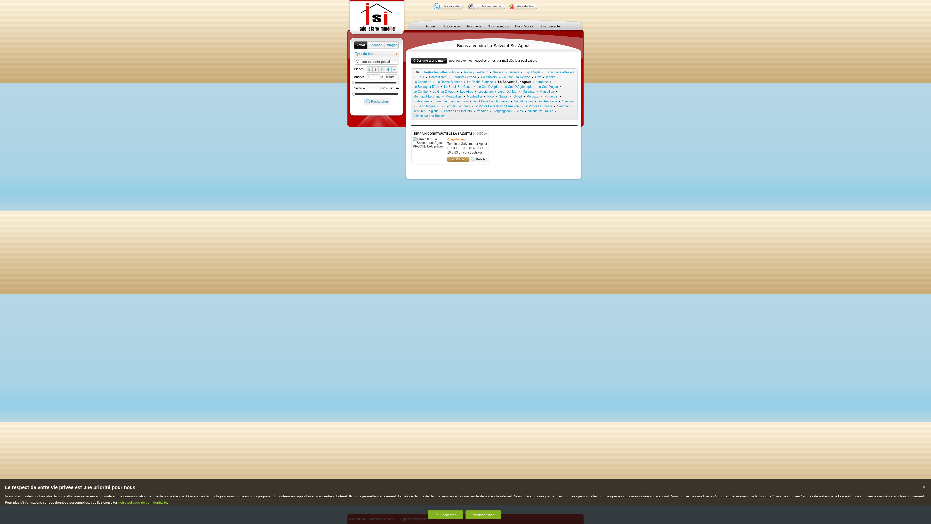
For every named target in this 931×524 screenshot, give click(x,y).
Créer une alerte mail (429, 60)
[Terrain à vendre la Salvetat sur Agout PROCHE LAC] (429, 146)
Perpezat (533, 96)
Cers (420, 77)
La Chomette (422, 82)
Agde (455, 72)
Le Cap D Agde (487, 87)
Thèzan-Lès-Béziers (458, 111)
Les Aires (466, 91)
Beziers (498, 72)
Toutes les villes (435, 72)
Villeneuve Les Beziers (429, 116)
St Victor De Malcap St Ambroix (497, 106)
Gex (538, 77)
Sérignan (563, 106)
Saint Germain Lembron (451, 101)
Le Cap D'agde (548, 87)
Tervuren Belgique (426, 111)
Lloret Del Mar (507, 91)
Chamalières (438, 77)
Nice (490, 96)
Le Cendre (420, 91)
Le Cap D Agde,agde (518, 87)
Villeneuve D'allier (540, 111)
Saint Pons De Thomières (491, 101)
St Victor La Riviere (538, 106)
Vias (520, 111)
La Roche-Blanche (480, 82)
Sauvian (568, 101)
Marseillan (547, 91)
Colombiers (489, 77)
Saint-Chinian (523, 101)
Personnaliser (483, 515)
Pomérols (551, 96)
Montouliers (454, 96)
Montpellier (474, 96)
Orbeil (518, 96)
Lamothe (542, 82)
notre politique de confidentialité (142, 502)
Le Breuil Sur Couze (458, 87)
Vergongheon (502, 111)
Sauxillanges (426, 106)
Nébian (503, 96)
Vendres (482, 111)
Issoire (550, 77)
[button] (360, 45)
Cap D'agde (532, 72)
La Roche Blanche (449, 82)
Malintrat (528, 91)
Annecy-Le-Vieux (476, 72)
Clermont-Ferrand (464, 77)
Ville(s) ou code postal (373, 62)
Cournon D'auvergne (516, 77)
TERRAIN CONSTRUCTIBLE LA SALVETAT (443, 133)
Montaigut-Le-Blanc (427, 96)
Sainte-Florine (547, 101)
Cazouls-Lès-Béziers (560, 72)
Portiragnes (421, 101)
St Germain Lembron (455, 106)
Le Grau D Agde (444, 91)
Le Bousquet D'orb (426, 87)
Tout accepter (445, 515)
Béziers (514, 72)
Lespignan (485, 91)
